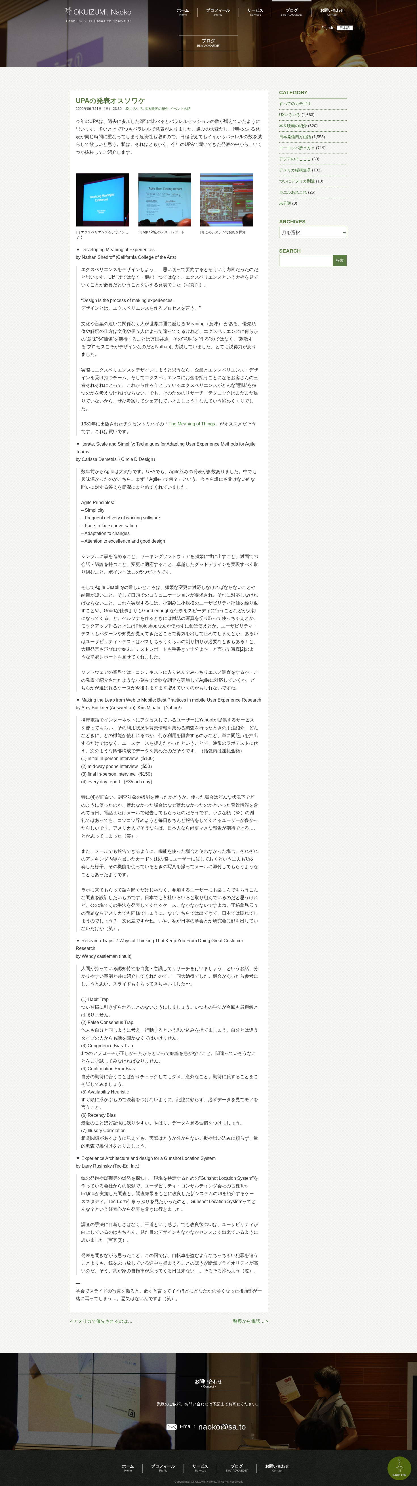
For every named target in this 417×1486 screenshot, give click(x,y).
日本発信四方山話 (295, 137)
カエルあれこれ (293, 192)
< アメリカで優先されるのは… (101, 1321)
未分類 (285, 203)
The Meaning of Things (192, 423)
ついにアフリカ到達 (297, 181)
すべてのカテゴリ (295, 103)
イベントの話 (180, 109)
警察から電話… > (250, 1321)
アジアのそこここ (295, 159)
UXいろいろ (134, 109)
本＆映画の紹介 (157, 109)
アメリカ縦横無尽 (295, 170)
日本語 (345, 28)
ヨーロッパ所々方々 (297, 148)
